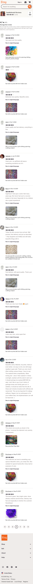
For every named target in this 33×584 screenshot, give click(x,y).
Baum (7, 188)
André (7, 329)
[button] (6, 573)
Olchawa (8, 423)
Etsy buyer (9, 454)
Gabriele (8, 156)
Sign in (20, 2)
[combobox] (14, 6)
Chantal (8, 67)
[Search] (29, 6)
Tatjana (7, 299)
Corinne (8, 35)
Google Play (21, 563)
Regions (25, 581)
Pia (6, 359)
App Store (7, 563)
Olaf (7, 122)
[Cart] (29, 2)
